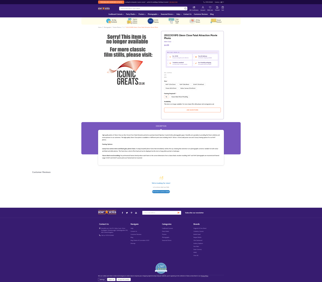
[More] (123, 14)
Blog (212, 14)
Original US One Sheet (199, 228)
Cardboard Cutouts (115, 14)
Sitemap (133, 243)
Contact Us (187, 14)
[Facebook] (122, 212)
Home (100, 27)
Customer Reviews (201, 14)
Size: (166, 81)
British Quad (196, 234)
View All (195, 255)
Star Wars (196, 246)
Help (178, 14)
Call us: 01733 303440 (107, 235)
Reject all (111, 279)
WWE (195, 252)
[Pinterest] (131, 212)
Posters (141, 14)
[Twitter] (127, 212)
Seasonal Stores (167, 14)
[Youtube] (136, 212)
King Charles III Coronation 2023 (140, 240)
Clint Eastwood (197, 240)
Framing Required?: (170, 93)
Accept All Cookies (123, 279)
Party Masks (130, 14)
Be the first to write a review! (161, 191)
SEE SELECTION (173, 2)
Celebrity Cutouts (198, 231)
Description (161, 126)
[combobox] (153, 8)
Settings (102, 279)
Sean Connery (197, 249)
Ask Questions (192, 110)
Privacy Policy (204, 276)
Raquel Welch (197, 237)
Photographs (152, 14)
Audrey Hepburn (198, 243)
